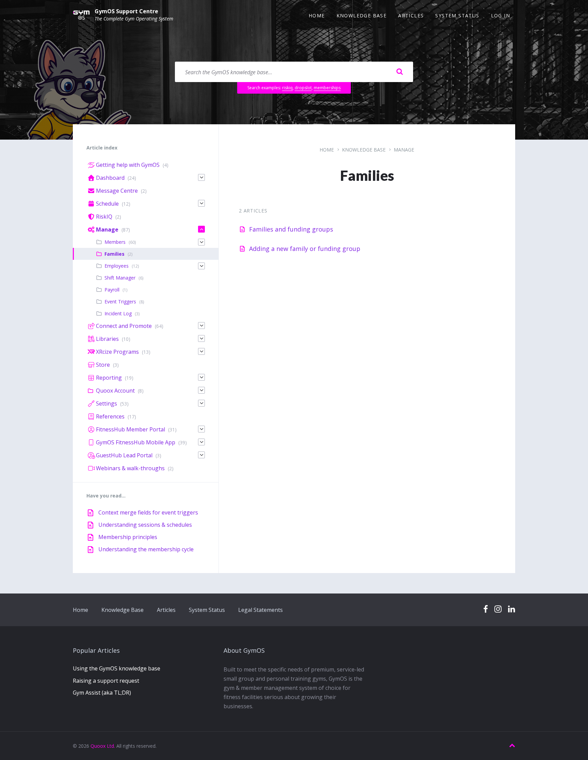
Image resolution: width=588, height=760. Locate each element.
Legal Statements (260, 610)
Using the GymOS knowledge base (116, 668)
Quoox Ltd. (103, 746)
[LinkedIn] (511, 609)
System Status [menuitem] (457, 15)
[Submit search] (399, 71)
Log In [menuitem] (500, 15)
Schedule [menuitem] (107, 203)
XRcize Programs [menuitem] (117, 351)
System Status (207, 610)
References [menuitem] (110, 416)
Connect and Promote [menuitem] (124, 326)
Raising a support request (106, 680)
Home (327, 149)
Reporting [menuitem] (109, 377)
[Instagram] (498, 609)
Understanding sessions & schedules (145, 524)
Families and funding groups (291, 229)
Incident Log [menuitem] (118, 313)
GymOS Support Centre (126, 11)
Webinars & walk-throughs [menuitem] (130, 468)
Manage (404, 149)
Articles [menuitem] (411, 15)
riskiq (287, 88)
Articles (166, 610)
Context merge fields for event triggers (148, 512)
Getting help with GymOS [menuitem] (128, 165)
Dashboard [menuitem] (110, 177)
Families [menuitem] (114, 254)
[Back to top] (512, 745)
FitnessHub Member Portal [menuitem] (130, 429)
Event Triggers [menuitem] (120, 301)
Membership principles (127, 537)
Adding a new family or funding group (304, 248)
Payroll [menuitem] (111, 289)
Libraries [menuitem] (107, 339)
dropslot (303, 88)
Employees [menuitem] (116, 266)
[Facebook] (485, 609)
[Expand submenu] (201, 177)
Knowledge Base (364, 149)
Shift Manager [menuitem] (119, 277)
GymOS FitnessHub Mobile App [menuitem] (135, 442)
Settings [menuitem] (106, 403)
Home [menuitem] (317, 15)
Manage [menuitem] (107, 229)
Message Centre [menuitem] (117, 190)
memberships (327, 88)
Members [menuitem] (115, 242)
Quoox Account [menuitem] (115, 390)
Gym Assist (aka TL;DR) (102, 692)
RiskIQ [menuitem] (104, 216)
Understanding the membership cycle (146, 549)
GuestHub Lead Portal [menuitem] (124, 455)
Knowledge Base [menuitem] (362, 15)
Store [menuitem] (103, 364)
